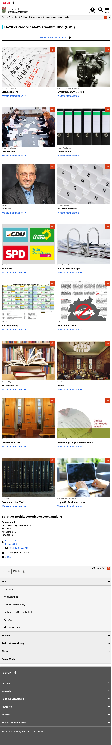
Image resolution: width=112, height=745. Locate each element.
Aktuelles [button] (7, 707)
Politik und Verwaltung (30, 17)
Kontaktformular (11, 597)
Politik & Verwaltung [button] (13, 643)
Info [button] (4, 581)
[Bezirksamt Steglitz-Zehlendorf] (14, 571)
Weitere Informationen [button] (14, 722)
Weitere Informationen (12, 96)
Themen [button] (6, 651)
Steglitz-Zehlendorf (10, 17)
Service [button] (6, 635)
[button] (107, 17)
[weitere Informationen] (4, 10)
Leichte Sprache (15, 627)
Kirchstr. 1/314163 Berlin (11, 542)
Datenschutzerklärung (14, 604)
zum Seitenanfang (97, 568)
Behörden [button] (7, 691)
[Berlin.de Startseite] (8, 3)
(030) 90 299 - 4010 (18, 548)
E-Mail (8, 557)
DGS (10, 620)
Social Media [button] (8, 659)
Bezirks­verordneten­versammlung (56, 17)
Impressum (9, 589)
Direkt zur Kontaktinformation (54, 37)
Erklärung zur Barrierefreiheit (18, 612)
